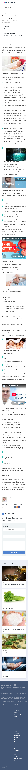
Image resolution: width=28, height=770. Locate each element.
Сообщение (6, 540)
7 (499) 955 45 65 (6, 6)
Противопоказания (8, 31)
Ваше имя (5, 526)
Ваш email (5, 533)
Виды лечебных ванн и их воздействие (12, 29)
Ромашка (6, 200)
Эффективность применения (10, 33)
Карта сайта (3, 708)
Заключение (6, 39)
